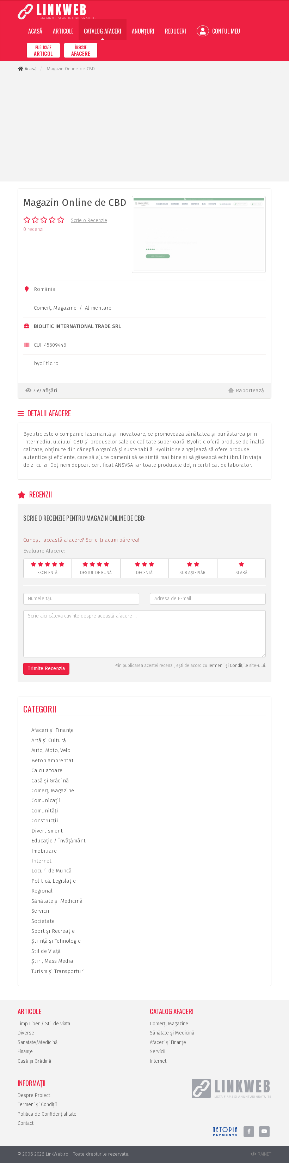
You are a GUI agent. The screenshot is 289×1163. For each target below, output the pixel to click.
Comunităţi (44, 810)
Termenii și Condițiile (228, 665)
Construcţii (44, 820)
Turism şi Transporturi (57, 971)
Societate (42, 921)
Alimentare (98, 308)
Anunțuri (143, 31)
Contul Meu (225, 31)
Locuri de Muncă (51, 870)
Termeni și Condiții (37, 1105)
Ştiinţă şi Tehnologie (55, 941)
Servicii (39, 911)
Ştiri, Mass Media (51, 961)
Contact (25, 1123)
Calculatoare (46, 770)
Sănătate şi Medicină (56, 901)
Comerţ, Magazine (55, 308)
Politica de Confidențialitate (47, 1114)
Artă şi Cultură (48, 740)
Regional (41, 891)
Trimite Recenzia (46, 669)
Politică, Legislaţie (53, 881)
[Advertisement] (144, 126)
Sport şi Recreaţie (52, 931)
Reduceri (175, 31)
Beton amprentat (52, 760)
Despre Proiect (34, 1095)
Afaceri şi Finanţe (52, 730)
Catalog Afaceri (102, 31)
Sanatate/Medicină (38, 1042)
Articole (63, 31)
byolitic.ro (46, 363)
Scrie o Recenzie (89, 220)
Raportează (250, 390)
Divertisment (46, 831)
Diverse (26, 1033)
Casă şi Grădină (49, 780)
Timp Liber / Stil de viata (44, 1024)
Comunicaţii (45, 800)
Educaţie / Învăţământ (58, 840)
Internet (40, 861)
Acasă (35, 31)
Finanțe (25, 1052)
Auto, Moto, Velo (50, 750)
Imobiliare (43, 851)
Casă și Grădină (34, 1061)
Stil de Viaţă (45, 951)
